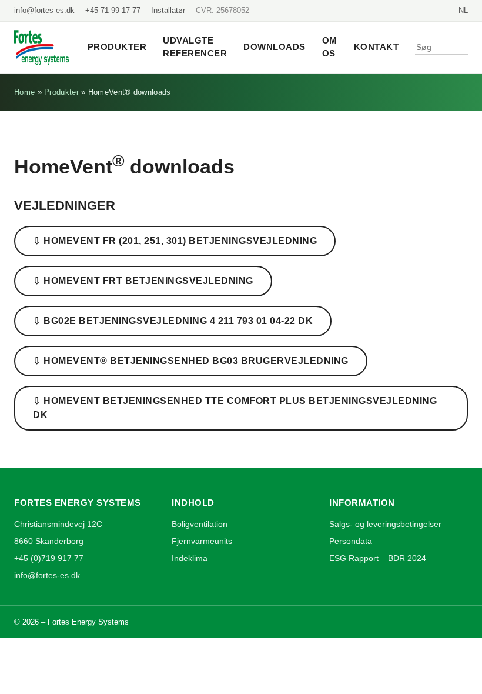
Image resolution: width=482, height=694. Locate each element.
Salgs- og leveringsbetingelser (385, 524)
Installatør (168, 10)
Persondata (350, 541)
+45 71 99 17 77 (112, 10)
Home (24, 92)
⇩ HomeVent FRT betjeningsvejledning (143, 281)
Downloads (274, 47)
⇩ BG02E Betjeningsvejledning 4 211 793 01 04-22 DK (173, 321)
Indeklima (189, 558)
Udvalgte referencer (195, 47)
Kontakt (376, 47)
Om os (329, 47)
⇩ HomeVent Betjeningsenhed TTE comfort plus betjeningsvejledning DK (235, 408)
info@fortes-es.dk (44, 10)
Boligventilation (199, 524)
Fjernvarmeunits (202, 541)
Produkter (117, 47)
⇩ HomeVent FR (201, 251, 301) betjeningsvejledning (175, 241)
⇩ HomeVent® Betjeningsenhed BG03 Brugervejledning (191, 361)
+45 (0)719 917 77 (48, 558)
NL (463, 10)
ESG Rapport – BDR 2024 (377, 558)
